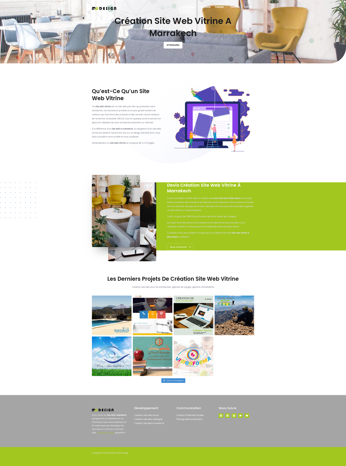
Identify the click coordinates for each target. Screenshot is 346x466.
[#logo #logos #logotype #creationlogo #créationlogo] (112, 356)
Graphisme (205, 6)
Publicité (219, 6)
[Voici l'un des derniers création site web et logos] (112, 315)
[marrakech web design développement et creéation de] (193, 315)
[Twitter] (240, 415)
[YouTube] (247, 415)
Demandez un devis (105, 432)
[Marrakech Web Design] (104, 6)
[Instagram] (227, 415)
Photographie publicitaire (189, 419)
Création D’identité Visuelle (190, 415)
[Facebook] (221, 415)
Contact (248, 6)
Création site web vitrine (146, 415)
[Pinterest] (234, 415)
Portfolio (235, 6)
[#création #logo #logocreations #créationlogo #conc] (152, 356)
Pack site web (188, 6)
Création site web (166, 6)
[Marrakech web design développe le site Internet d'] (152, 315)
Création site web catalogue (148, 419)
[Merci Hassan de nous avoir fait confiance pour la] (234, 315)
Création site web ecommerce (149, 423)
